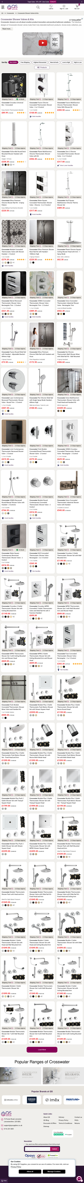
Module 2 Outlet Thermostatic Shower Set (11, 987)
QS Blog (46, 1120)
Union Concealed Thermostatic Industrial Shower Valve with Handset (68, 502)
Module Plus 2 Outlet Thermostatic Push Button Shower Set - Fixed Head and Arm (13, 755)
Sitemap (46, 1126)
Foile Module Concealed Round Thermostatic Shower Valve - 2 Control (40, 451)
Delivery (61, 1117)
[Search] (38, 7)
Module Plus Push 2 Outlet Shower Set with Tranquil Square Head (12, 801)
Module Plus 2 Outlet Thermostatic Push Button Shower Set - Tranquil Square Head (69, 801)
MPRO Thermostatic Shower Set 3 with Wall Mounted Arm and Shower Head (68, 608)
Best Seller (13, 62)
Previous (2, 1)
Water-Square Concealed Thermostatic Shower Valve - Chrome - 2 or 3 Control (41, 203)
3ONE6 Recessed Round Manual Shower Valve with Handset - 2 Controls (13, 502)
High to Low (78, 62)
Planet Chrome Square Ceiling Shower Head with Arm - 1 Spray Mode (69, 252)
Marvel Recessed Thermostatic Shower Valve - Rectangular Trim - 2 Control (12, 303)
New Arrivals (54, 62)
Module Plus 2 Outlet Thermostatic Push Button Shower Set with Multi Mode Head (69, 755)
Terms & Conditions (65, 1123)
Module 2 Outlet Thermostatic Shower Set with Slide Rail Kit (69, 942)
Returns (77, 1123)
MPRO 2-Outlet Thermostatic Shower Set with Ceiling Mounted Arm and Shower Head (41, 657)
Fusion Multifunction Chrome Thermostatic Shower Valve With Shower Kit (68, 105)
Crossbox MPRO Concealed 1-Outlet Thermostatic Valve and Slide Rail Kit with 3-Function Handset (41, 609)
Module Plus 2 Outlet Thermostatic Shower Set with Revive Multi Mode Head (41, 755)
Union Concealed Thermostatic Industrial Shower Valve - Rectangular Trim (68, 303)
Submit (54, 1149)
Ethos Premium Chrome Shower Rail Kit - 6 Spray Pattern (13, 203)
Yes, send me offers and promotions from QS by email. (43, 1144)
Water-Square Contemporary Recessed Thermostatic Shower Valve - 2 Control (12, 556)
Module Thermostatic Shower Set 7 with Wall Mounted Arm (13, 1034)
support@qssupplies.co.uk (13, 1125)
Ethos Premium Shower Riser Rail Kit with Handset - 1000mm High (42, 252)
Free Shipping (25, 62)
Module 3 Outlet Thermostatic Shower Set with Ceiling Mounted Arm (67, 988)
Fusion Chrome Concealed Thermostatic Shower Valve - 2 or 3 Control (41, 105)
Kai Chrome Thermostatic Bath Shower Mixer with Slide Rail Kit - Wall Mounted (68, 354)
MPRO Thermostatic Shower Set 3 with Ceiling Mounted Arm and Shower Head (14, 656)
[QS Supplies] (12, 7)
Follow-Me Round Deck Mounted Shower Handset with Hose (14, 154)
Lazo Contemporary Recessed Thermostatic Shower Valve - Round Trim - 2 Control (12, 400)
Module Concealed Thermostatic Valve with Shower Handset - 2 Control (13, 252)
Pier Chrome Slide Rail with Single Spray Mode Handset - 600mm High (41, 400)
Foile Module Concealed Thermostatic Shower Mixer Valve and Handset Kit (13, 707)
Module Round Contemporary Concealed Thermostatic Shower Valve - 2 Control (40, 503)
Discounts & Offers (49, 1123)
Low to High (66, 62)
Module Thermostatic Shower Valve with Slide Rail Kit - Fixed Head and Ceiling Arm (68, 894)
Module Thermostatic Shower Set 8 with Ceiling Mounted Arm (69, 1034)
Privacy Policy (63, 1120)
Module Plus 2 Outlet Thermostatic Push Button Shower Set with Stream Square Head (41, 707)
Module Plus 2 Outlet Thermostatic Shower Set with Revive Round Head (68, 707)
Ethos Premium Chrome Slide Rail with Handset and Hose (42, 354)
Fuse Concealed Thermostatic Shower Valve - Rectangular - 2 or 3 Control (67, 656)
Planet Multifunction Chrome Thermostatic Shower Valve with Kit (41, 154)
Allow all (30, 1171)
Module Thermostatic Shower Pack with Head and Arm (13, 893)
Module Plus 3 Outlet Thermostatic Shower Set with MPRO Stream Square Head (41, 846)
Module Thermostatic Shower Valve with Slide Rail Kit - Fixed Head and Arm (41, 894)
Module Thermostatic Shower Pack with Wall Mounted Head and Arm (68, 846)
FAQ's (76, 1120)
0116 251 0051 (9, 1129)
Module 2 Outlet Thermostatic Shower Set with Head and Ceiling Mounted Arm (40, 942)
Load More (42, 1050)
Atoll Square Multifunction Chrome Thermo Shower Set (67, 203)
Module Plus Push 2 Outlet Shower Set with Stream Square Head (12, 846)
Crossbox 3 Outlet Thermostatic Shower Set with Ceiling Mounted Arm (12, 608)
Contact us (78, 1117)
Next (81, 1)
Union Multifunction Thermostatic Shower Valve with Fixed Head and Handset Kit (68, 400)
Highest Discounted (39, 62)
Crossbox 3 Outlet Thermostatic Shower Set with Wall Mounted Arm (69, 555)
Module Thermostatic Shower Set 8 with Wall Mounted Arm (41, 1034)
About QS (46, 1117)
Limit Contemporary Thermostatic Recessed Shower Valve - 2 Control (13, 451)
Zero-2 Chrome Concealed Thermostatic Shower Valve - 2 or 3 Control (68, 154)
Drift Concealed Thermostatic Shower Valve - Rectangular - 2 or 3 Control (39, 555)
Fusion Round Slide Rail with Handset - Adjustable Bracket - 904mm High (14, 354)
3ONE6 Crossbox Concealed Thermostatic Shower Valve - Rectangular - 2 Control (68, 451)
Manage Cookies (54, 1171)
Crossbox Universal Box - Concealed (12, 104)
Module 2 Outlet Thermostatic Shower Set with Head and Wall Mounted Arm (12, 942)
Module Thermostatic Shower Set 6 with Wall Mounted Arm (41, 988)
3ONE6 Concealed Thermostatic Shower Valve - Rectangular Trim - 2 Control (40, 303)
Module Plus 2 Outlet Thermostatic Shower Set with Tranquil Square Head (41, 801)
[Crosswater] (76, 19)
